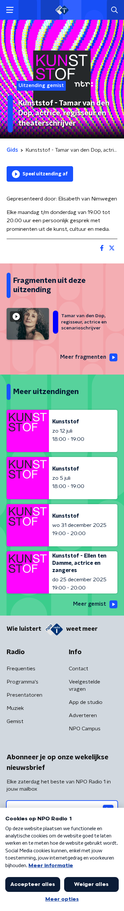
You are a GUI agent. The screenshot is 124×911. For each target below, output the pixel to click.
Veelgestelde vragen (84, 685)
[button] (9, 10)
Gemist (15, 721)
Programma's (22, 681)
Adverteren (83, 715)
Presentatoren (24, 695)
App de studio (86, 702)
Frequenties (21, 668)
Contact (78, 668)
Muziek (15, 708)
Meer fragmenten (83, 357)
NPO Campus (85, 728)
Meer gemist (89, 604)
